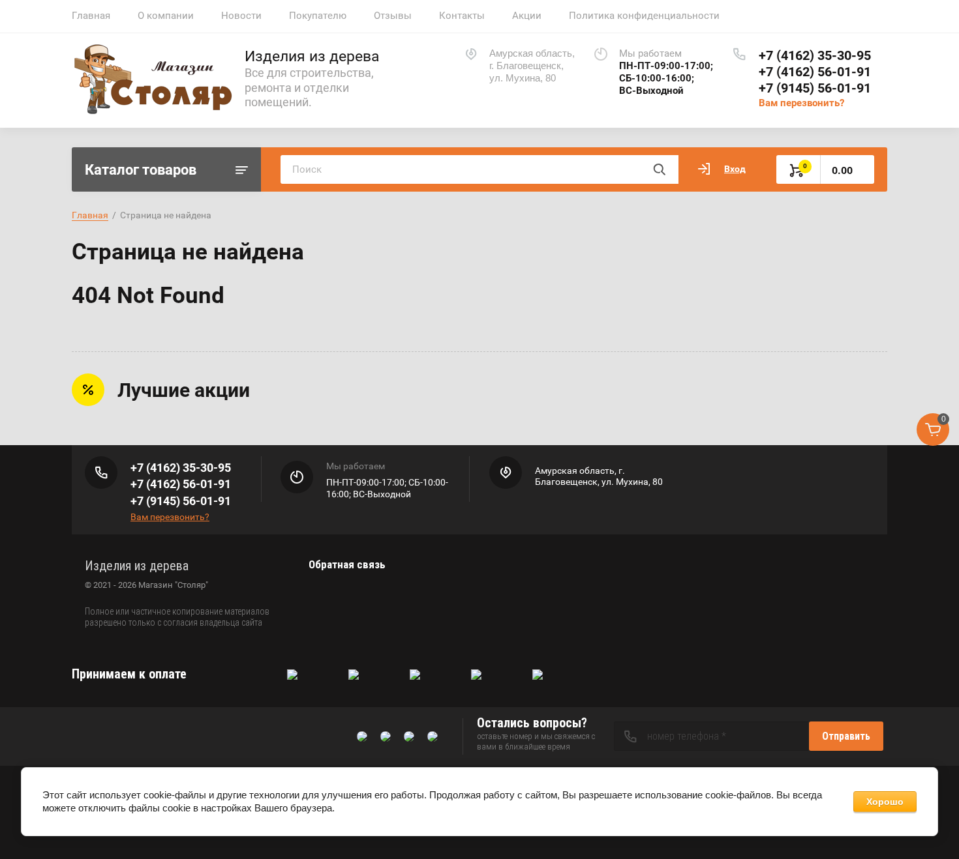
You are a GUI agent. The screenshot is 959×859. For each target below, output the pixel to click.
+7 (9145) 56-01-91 (815, 88)
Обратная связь (347, 564)
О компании (166, 16)
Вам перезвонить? (801, 103)
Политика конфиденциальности (644, 16)
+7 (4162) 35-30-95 (815, 55)
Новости (241, 16)
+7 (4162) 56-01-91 (815, 72)
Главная (91, 16)
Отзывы (393, 16)
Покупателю (317, 16)
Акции (526, 16)
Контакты (462, 16)
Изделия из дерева (312, 56)
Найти (658, 169)
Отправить (846, 736)
